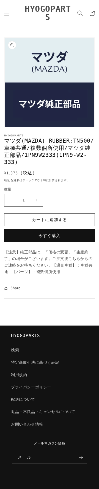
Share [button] (15, 287)
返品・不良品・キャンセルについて (43, 411)
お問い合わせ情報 (27, 424)
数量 (8, 189)
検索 (15, 349)
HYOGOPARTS (25, 335)
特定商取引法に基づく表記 (35, 362)
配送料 (15, 180)
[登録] (81, 457)
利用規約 (19, 374)
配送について (23, 399)
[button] (7, 13)
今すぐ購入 (49, 235)
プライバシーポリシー (31, 387)
